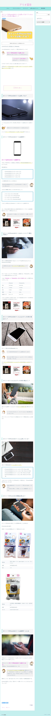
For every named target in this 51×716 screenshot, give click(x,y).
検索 (37, 12)
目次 (16, 88)
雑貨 (7, 702)
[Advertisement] (17, 77)
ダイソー (4, 702)
